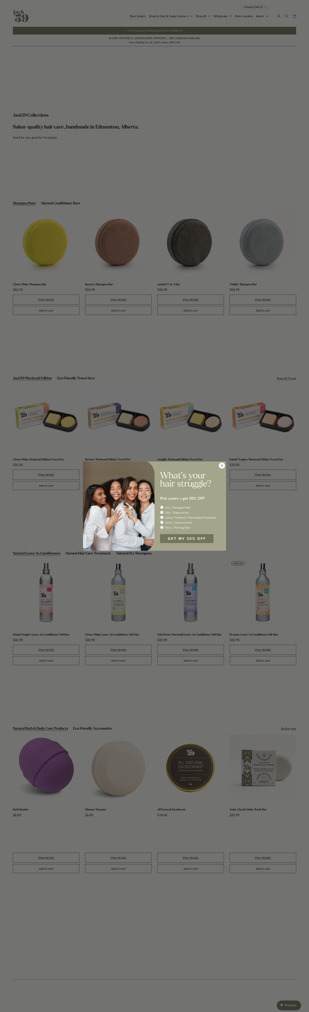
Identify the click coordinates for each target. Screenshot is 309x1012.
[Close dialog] (222, 465)
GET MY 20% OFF (187, 538)
